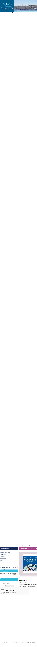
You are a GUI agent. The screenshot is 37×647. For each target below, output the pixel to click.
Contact (8, 643)
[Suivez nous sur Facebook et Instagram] (9, 569)
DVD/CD (32, 643)
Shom (3, 556)
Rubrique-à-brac (5, 561)
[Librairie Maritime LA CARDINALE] (7, 6)
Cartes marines (5, 552)
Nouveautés (4, 563)
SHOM (27, 643)
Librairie (3, 554)
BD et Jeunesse (32, 545)
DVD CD (3, 558)
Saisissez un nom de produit (8, 573)
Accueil (21, 545)
